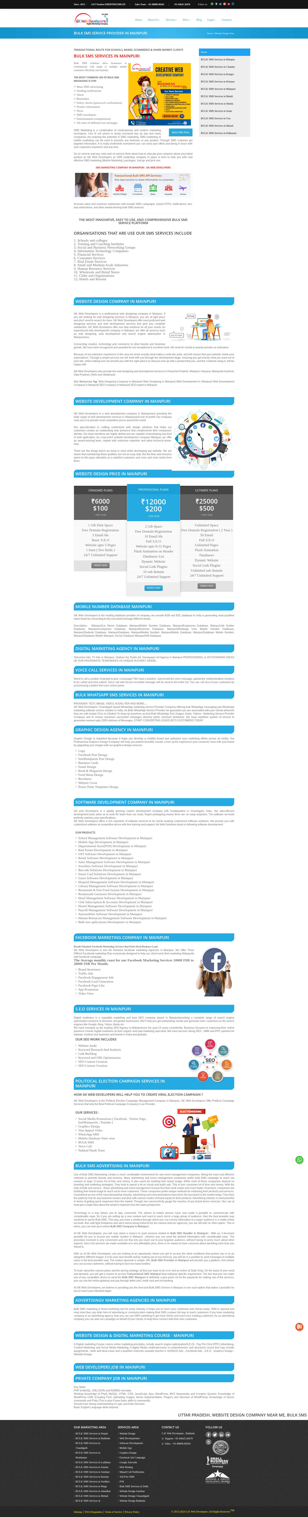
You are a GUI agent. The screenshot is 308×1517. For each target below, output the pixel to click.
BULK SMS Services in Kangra (217, 74)
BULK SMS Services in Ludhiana (93, 1462)
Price (187, 19)
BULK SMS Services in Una (216, 118)
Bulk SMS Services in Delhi (134, 1486)
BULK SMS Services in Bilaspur (218, 59)
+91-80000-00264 (156, 4)
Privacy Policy (132, 1512)
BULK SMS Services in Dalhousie (218, 133)
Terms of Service (113, 1512)
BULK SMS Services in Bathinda (93, 1438)
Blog (199, 19)
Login (211, 19)
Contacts (227, 19)
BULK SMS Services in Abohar (92, 1467)
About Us (154, 19)
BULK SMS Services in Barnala (92, 1476)
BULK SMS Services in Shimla (217, 103)
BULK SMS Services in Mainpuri (218, 89)
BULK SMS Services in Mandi (217, 96)
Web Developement (130, 1438)
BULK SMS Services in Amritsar (93, 1472)
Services (171, 19)
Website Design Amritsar (132, 1491)
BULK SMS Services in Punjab (92, 1433)
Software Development (131, 1443)
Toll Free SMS (127, 1476)
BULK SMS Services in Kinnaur (218, 81)
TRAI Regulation (93, 1512)
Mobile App (126, 1448)
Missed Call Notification (132, 1472)
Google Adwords (128, 1462)
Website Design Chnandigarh (134, 1496)
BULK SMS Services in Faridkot (92, 1481)
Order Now (100, 565)
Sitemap (78, 1512)
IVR (122, 1481)
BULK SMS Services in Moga (91, 1486)
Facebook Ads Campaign (132, 1457)
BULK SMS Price (180, 132)
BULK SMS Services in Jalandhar (93, 1491)
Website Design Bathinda (132, 1500)
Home (138, 19)
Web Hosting (126, 1467)
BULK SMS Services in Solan (216, 111)
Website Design (127, 1433)
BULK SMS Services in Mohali (92, 1496)
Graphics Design (128, 1452)
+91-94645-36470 (182, 4)
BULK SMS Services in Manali (217, 125)
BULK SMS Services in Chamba (218, 66)
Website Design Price (224, 33)
